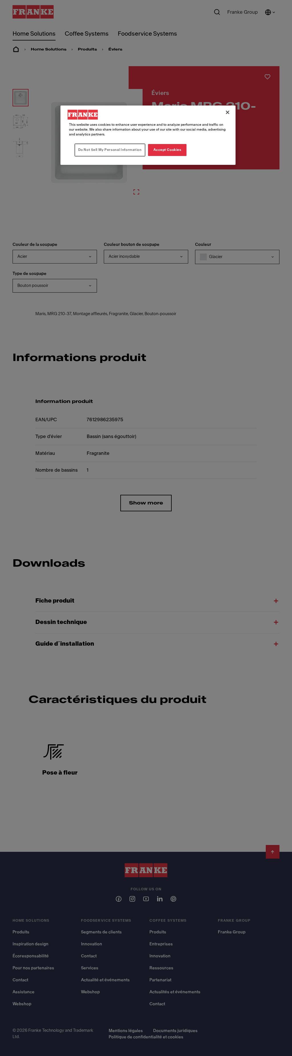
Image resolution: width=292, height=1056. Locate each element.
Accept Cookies (167, 149)
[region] (148, 135)
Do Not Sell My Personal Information (110, 149)
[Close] (227, 112)
